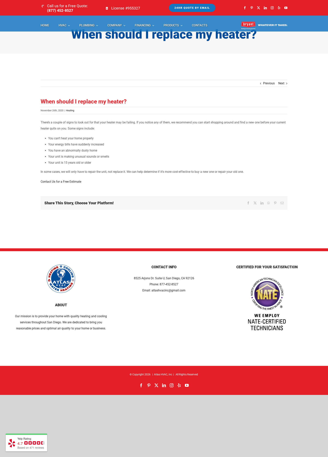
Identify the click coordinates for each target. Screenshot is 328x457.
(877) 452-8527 (60, 10)
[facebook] (244, 7)
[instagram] (272, 7)
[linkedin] (265, 7)
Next (281, 83)
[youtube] (285, 7)
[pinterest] (251, 7)
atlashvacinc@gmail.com (168, 290)
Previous (269, 83)
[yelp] (279, 7)
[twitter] (258, 7)
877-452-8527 (169, 284)
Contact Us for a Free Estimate (61, 181)
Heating (70, 110)
